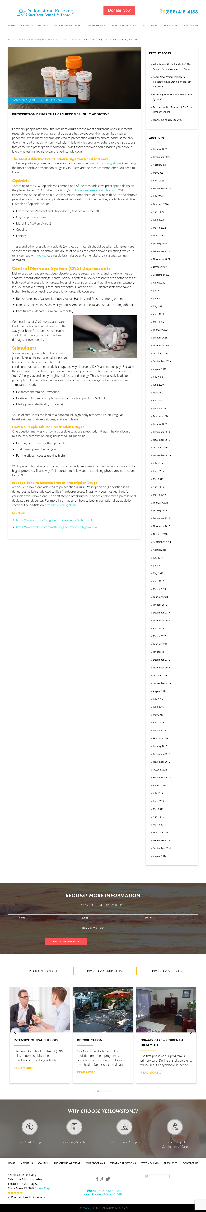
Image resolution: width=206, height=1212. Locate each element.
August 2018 (159, 549)
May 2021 (158, 306)
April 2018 (158, 581)
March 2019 (159, 494)
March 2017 (159, 636)
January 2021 (160, 337)
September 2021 (162, 274)
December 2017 (161, 612)
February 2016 (161, 738)
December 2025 (161, 156)
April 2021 (158, 314)
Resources (170, 25)
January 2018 (160, 604)
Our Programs (95, 25)
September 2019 (162, 455)
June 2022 (158, 219)
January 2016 (160, 746)
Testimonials (150, 25)
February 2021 (161, 329)
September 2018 (162, 541)
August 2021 (159, 282)
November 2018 (161, 526)
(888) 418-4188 (181, 12)
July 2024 (158, 196)
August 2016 (159, 691)
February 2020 (161, 416)
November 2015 (161, 761)
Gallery (43, 25)
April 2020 (158, 400)
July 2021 (158, 290)
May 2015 (158, 809)
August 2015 (159, 785)
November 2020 (161, 345)
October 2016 (160, 675)
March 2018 (159, 588)
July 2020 (158, 376)
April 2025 (158, 180)
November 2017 (161, 620)
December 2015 (161, 754)
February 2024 (161, 204)
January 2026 (160, 149)
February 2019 (161, 502)
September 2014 (162, 848)
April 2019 (158, 486)
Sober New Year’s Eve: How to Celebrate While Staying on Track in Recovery (172, 81)
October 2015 (160, 769)
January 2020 (160, 424)
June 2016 (158, 706)
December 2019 (161, 431)
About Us (27, 25)
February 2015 (161, 832)
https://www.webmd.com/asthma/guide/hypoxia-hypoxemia (56, 527)
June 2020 (158, 384)
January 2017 (160, 651)
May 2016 (158, 714)
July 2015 (158, 793)
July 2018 (158, 557)
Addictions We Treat (67, 25)
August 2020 (159, 369)
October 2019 (160, 447)
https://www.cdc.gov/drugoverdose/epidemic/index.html (54, 520)
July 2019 (158, 463)
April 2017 (158, 628)
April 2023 (158, 211)
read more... (24, 1068)
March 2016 (159, 730)
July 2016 (158, 698)
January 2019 (160, 510)
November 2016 (161, 667)
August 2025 (159, 164)
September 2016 (162, 683)
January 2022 (160, 243)
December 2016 (161, 659)
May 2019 (158, 479)
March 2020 (159, 408)
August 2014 (159, 856)
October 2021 (160, 266)
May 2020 (158, 392)
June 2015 (158, 801)
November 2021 (161, 259)
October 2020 (160, 353)
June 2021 (158, 298)
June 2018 (158, 565)
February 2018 (161, 596)
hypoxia (40, 255)
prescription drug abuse (105, 163)
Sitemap (83, 1208)
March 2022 (159, 227)
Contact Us (190, 25)
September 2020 (162, 361)
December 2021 (161, 251)
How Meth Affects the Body (167, 119)
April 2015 (158, 816)
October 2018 (160, 534)
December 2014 (161, 840)
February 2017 (161, 643)
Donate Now (119, 10)
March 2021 (159, 321)
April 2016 (158, 722)
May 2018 (158, 573)
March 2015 (159, 824)
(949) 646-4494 (103, 1194)
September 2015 (162, 777)
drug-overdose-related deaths (94, 190)
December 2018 (161, 518)
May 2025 (158, 172)
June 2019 (158, 471)
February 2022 (161, 235)
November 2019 (161, 439)
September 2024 (162, 188)
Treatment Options (123, 25)
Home (11, 25)
